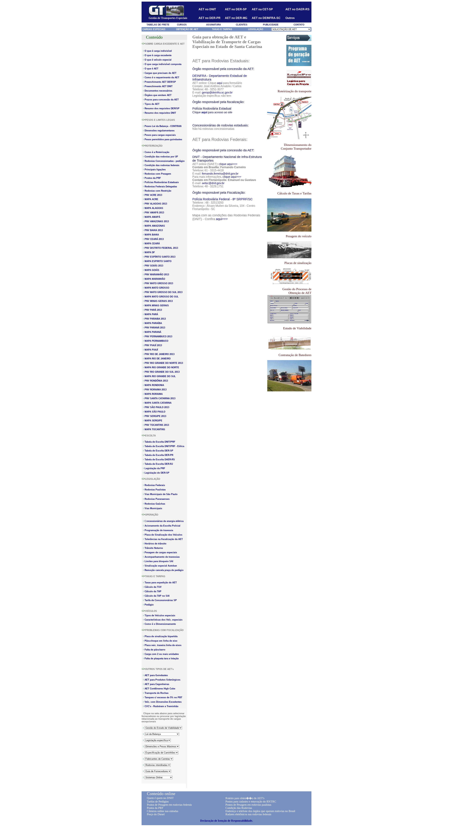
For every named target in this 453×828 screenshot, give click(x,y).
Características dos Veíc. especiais (163, 619)
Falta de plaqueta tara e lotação (162, 658)
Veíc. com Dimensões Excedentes (163, 702)
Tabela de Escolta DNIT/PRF (160, 441)
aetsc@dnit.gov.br (213, 183)
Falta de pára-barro (155, 649)
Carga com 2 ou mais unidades (162, 654)
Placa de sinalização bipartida (161, 636)
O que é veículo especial (158, 59)
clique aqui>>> (228, 164)
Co (164, 521)
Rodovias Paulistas (155, 489)
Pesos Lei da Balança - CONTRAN (163, 126)
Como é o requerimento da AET (162, 77)
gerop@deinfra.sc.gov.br (217, 92)
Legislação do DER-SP (157, 472)
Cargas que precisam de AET (160, 73)
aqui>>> (222, 219)
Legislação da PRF (155, 468)
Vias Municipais (153, 508)
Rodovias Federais (155, 485)
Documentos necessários (158, 90)
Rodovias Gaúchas (155, 503)
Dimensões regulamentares (159, 130)
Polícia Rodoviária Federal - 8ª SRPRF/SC (222, 199)
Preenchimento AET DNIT (159, 86)
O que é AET (151, 68)
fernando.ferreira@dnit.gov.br (220, 173)
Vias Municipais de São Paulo (161, 494)
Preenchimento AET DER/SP (160, 82)
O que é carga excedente (158, 55)
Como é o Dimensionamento (160, 624)
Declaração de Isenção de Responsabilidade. (226, 820)
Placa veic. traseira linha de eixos (163, 645)
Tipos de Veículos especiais (160, 615)
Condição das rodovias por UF (161, 156)
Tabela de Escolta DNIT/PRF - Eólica (164, 446)
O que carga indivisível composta (163, 64)
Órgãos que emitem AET (158, 95)
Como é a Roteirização (157, 152)
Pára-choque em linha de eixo (161, 640)
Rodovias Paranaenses (157, 499)
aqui (219, 82)
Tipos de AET (152, 104)
